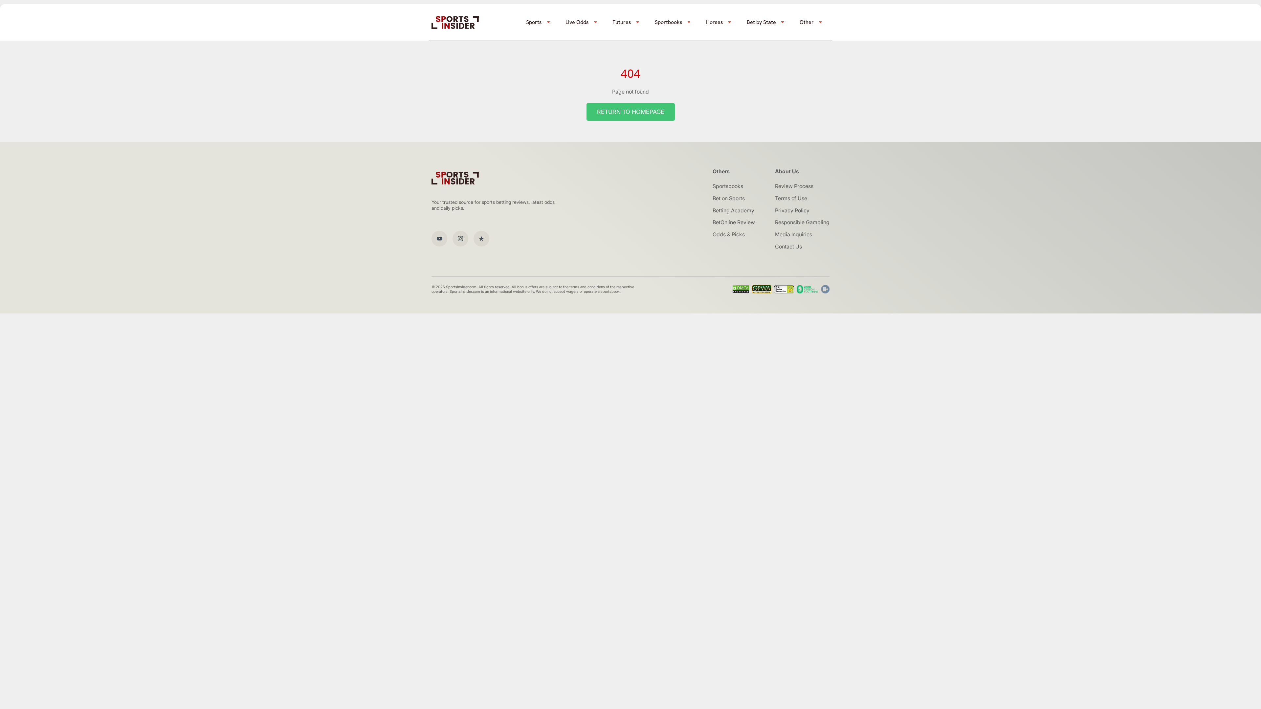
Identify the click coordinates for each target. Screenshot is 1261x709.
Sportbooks (668, 22)
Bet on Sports (729, 198)
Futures (621, 22)
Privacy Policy (792, 210)
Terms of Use (791, 198)
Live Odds (577, 22)
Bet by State (761, 22)
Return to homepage (630, 111)
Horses (714, 22)
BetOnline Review (734, 222)
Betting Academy (733, 210)
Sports (534, 22)
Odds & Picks (729, 234)
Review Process (794, 186)
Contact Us (788, 246)
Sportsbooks (728, 186)
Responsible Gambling (802, 222)
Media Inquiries (793, 234)
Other (807, 22)
